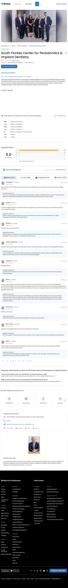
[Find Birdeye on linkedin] (37, 570)
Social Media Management (19, 530)
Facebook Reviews (17, 522)
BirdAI (2, 542)
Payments (4, 518)
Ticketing (3, 535)
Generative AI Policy (44, 578)
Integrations (4, 547)
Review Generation (17, 503)
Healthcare (15, 544)
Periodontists (27, 76)
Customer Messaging (18, 509)
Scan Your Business (52, 506)
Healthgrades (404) (43, 177)
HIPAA (32, 578)
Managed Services (52, 489)
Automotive (15, 536)
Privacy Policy (16, 578)
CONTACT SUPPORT (58, 571)
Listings (3, 489)
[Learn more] (34, 445)
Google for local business (19, 498)
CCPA (36, 578)
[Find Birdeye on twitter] (34, 570)
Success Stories (38, 513)
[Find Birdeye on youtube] (44, 570)
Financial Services (17, 542)
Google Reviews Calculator (54, 498)
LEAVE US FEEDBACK (10, 66)
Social (2, 510)
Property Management (18, 552)
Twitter (28, 428)
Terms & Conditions (6, 578)
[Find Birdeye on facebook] (31, 570)
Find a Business (51, 509)
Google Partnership (4, 550)
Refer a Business (51, 517)
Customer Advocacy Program (55, 519)
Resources (37, 500)
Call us (9, 421)
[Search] (37, 4)
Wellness (14, 563)
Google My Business (17, 519)
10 (29, 361)
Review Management (18, 501)
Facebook (19, 428)
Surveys (3, 527)
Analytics (3, 544)
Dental (14, 46)
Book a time (37, 497)
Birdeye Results (38, 518)
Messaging (4, 525)
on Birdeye (16, 182)
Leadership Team (38, 492)
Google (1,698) (26, 177)
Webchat (3, 508)
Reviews (3, 492)
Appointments (5, 513)
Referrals (3, 494)
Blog (35, 502)
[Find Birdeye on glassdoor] (47, 570)
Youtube (37, 428)
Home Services (16, 547)
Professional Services (52, 492)
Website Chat (16, 514)
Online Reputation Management (21, 506)
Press (35, 505)
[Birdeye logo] (6, 4)
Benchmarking (5, 533)
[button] (2, 361)
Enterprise (15, 492)
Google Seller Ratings (4, 500)
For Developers (51, 511)
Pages (2, 497)
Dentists (20, 76)
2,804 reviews (16, 60)
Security (23, 578)
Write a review (61, 4)
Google (11, 428)
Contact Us (37, 523)
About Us (36, 489)
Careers (36, 510)
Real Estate (15, 557)
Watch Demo (37, 494)
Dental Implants (22, 46)
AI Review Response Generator (55, 501)
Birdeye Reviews (38, 515)
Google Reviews (16, 517)
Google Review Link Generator (55, 503)
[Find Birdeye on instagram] (40, 570)
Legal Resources (38, 521)
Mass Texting (4, 516)
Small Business (16, 489)
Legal (13, 550)
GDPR (28, 578)
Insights (3, 530)
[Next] (64, 400)
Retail (14, 560)
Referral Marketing (17, 511)
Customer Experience (18, 527)
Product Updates (38, 507)
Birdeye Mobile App (6, 554)
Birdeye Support (51, 514)
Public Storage (16, 555)
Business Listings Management (21, 525)
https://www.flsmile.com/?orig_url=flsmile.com (20, 424)
